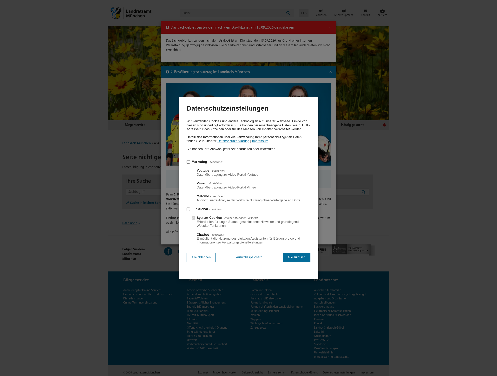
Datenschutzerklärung (233, 141)
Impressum (260, 141)
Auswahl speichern (249, 257)
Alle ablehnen (201, 257)
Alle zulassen (296, 257)
